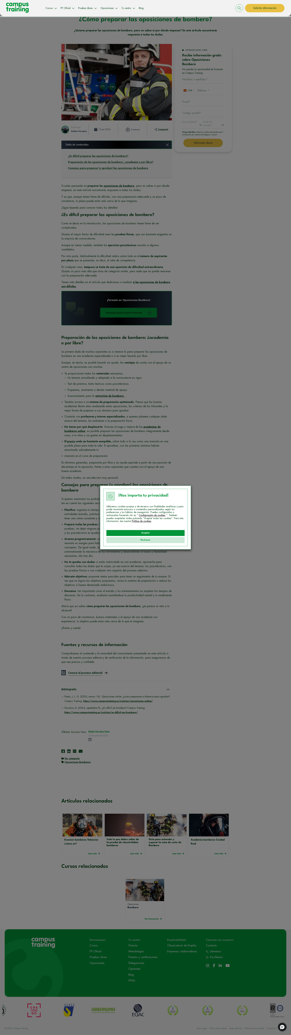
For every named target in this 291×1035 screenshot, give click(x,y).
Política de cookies (141, 521)
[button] (282, 1027)
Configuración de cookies (152, 515)
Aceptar (145, 533)
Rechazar (145, 540)
